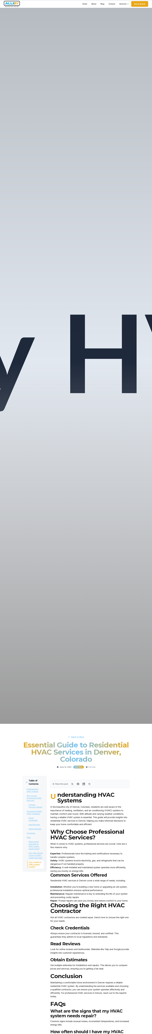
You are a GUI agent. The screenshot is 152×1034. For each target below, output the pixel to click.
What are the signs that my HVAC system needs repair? (34, 845)
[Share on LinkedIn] (84, 784)
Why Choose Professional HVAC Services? (34, 798)
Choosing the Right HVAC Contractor (34, 812)
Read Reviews (34, 825)
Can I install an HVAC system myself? (35, 864)
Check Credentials (33, 819)
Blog (102, 4)
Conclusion (31, 833)
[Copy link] (89, 784)
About (93, 4)
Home (84, 4)
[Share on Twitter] (72, 784)
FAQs (29, 837)
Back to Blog (77, 737)
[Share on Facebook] (78, 784)
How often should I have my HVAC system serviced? (36, 855)
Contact (112, 4)
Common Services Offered (35, 806)
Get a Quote (139, 4)
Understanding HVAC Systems (32, 790)
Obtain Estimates (35, 829)
